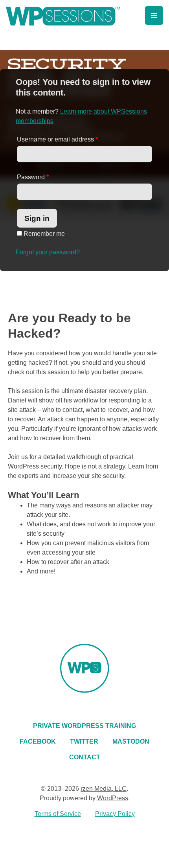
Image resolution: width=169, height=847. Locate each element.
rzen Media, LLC (104, 788)
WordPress (112, 798)
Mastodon (130, 741)
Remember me (43, 233)
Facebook (38, 741)
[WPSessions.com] (63, 16)
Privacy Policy (115, 813)
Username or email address (57, 139)
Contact (84, 757)
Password (33, 177)
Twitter (84, 741)
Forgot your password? (48, 252)
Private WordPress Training (84, 725)
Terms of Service (58, 813)
